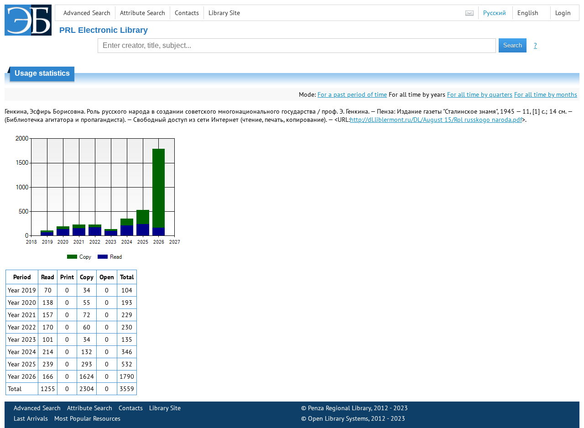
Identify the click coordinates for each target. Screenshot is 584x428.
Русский (494, 13)
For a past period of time (352, 94)
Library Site (224, 13)
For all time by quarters (479, 94)
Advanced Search (86, 13)
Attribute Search (142, 13)
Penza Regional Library (339, 408)
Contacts (187, 13)
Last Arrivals (31, 418)
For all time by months (545, 94)
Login (563, 13)
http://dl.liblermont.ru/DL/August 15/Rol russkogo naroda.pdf (436, 119)
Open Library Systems (338, 418)
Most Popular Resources (87, 418)
